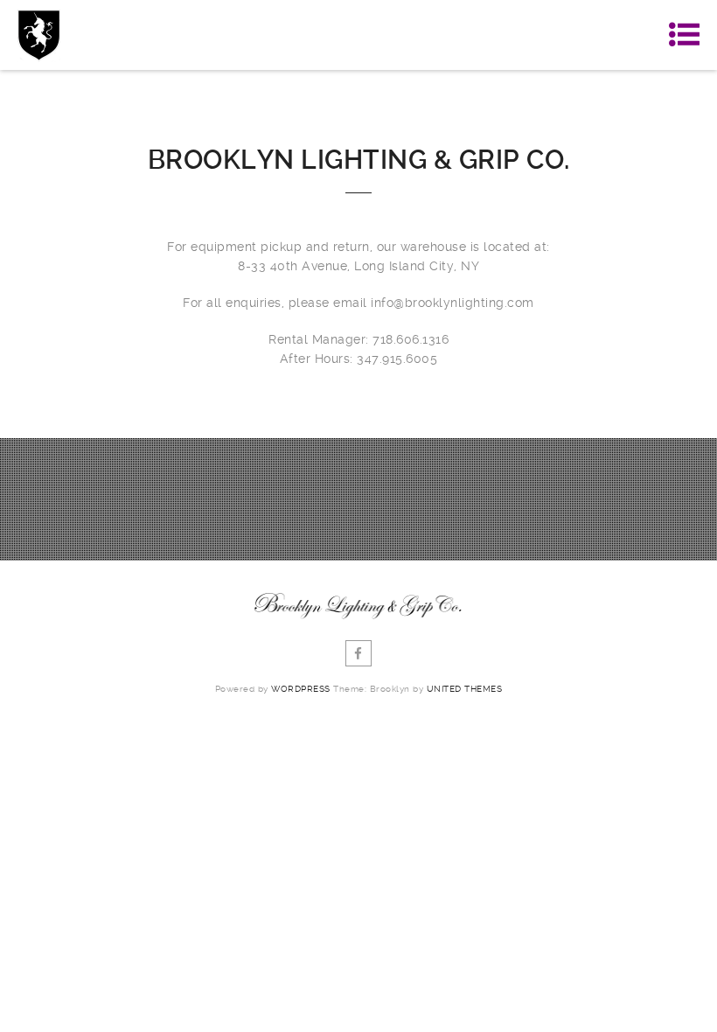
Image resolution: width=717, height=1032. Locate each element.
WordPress (301, 689)
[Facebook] (358, 653)
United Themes (465, 689)
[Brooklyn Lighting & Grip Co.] (38, 35)
